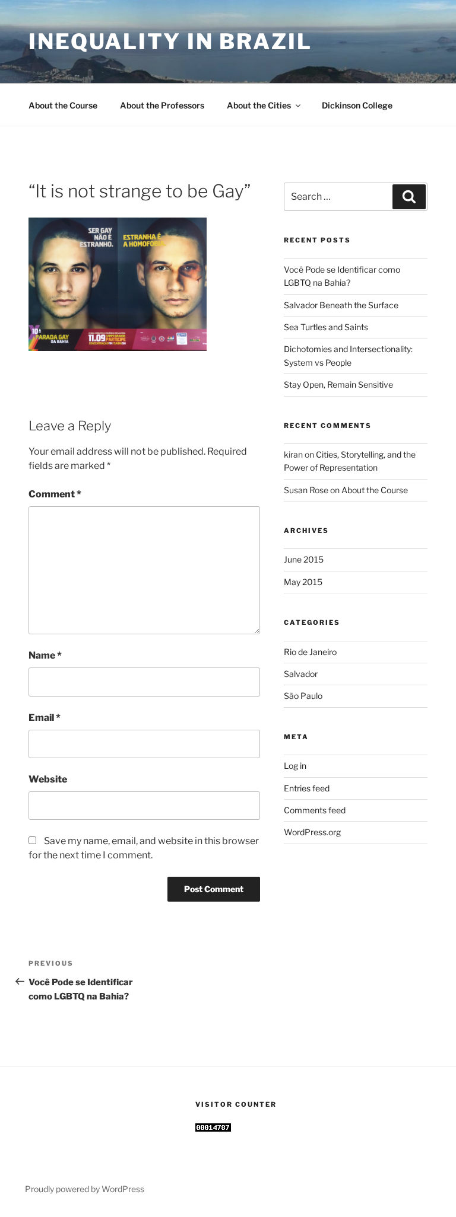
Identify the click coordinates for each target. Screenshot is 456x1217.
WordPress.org (312, 832)
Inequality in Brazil (170, 41)
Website (47, 779)
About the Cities (259, 105)
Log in (295, 766)
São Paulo (303, 696)
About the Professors (162, 105)
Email (44, 717)
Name (45, 655)
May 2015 (303, 582)
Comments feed (315, 810)
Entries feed (307, 788)
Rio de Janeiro (310, 652)
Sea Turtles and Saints (326, 327)
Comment (54, 494)
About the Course (62, 105)
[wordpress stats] (213, 1128)
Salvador (301, 674)
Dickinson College (357, 105)
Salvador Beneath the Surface (341, 305)
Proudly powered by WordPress (84, 1189)
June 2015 (304, 559)
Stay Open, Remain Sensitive (338, 384)
